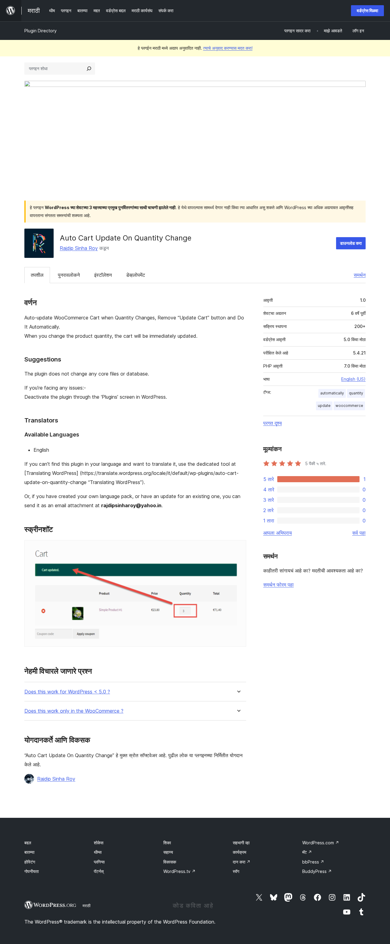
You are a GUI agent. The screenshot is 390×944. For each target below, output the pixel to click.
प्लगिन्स (99, 861)
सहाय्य (168, 852)
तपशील (37, 275)
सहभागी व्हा (241, 842)
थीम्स (97, 852)
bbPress (313, 861)
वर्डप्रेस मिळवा (367, 10)
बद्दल (27, 842)
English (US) (353, 379)
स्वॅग (236, 871)
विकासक (169, 861)
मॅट (307, 852)
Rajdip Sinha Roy (79, 248)
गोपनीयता (31, 871)
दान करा (241, 861)
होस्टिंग (29, 861)
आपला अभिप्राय (277, 533)
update (324, 405)
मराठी (86, 905)
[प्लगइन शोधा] (89, 68)
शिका (167, 842)
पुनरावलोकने (69, 275)
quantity (356, 393)
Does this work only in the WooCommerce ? (73, 711)
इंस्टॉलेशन (103, 275)
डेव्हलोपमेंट (135, 275)
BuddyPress (317, 871)
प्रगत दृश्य (272, 423)
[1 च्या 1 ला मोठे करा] (238, 548)
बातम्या (29, 852)
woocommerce (349, 405)
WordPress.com (320, 842)
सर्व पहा (359, 533)
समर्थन (360, 275)
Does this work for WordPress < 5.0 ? (67, 692)
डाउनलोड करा (351, 243)
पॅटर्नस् (99, 871)
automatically (332, 393)
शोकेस (98, 842)
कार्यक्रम (239, 852)
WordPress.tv (179, 871)
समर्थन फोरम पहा (278, 585)
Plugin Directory (40, 30)
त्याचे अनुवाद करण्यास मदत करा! (228, 48)
